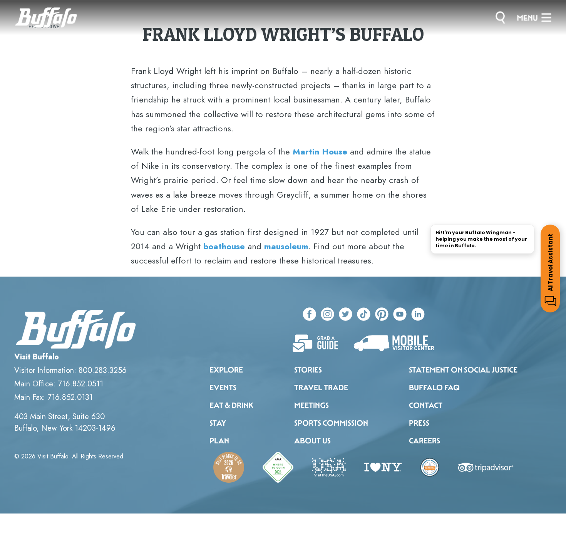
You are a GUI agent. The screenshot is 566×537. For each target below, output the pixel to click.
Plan (219, 441)
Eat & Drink (231, 405)
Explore (226, 370)
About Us (312, 441)
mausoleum (286, 246)
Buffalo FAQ (434, 388)
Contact (425, 405)
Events (222, 388)
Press (419, 423)
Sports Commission (331, 423)
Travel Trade (321, 388)
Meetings (311, 405)
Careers (424, 441)
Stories (308, 370)
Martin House (320, 151)
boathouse (224, 246)
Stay (217, 423)
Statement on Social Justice (463, 370)
